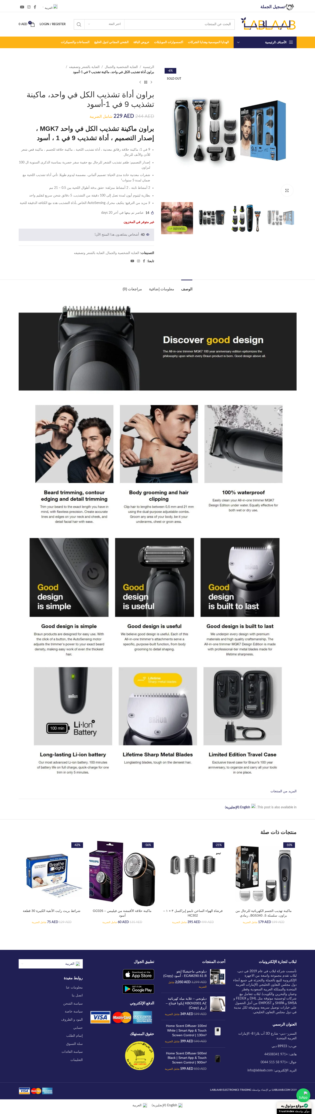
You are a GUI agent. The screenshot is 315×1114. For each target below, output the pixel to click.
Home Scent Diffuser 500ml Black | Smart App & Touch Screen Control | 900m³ (186, 1057)
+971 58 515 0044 (274, 1062)
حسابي (78, 1027)
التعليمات (76, 1060)
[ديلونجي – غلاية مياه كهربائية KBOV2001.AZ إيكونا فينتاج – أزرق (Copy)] (217, 1006)
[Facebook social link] (35, 7)
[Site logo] (268, 24)
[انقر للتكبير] (287, 190)
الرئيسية (148, 67)
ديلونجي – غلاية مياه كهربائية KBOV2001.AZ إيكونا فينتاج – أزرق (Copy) (186, 1003)
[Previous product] (151, 82)
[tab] (186, 287)
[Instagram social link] (29, 7)
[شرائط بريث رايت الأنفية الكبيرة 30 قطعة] (52, 874)
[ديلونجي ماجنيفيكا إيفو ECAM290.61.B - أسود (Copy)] (217, 979)
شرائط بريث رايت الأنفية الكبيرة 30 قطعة (51, 911)
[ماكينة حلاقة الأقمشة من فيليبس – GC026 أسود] (122, 874)
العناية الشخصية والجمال (121, 67)
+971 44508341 (276, 1054)
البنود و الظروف (72, 1019)
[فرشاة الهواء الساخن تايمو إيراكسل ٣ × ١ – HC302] (193, 874)
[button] (86, 176)
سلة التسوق (74, 1044)
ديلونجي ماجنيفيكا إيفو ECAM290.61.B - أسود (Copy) (185, 973)
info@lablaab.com (260, 1070)
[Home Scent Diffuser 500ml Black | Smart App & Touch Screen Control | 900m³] (217, 1061)
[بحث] (79, 24)
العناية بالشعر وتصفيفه (84, 67)
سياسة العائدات (72, 1051)
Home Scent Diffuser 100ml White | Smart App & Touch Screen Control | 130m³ (186, 1030)
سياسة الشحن (73, 1003)
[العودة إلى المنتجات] (146, 82)
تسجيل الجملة (272, 6)
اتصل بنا (77, 995)
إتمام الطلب (74, 1035)
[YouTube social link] (22, 7)
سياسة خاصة (74, 1011)
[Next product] (140, 82)
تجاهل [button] (7, 1107)
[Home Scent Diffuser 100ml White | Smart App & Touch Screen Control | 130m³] (217, 1034)
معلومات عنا (74, 987)
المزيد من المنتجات (283, 791)
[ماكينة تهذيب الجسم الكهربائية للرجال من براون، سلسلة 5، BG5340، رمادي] (264, 874)
